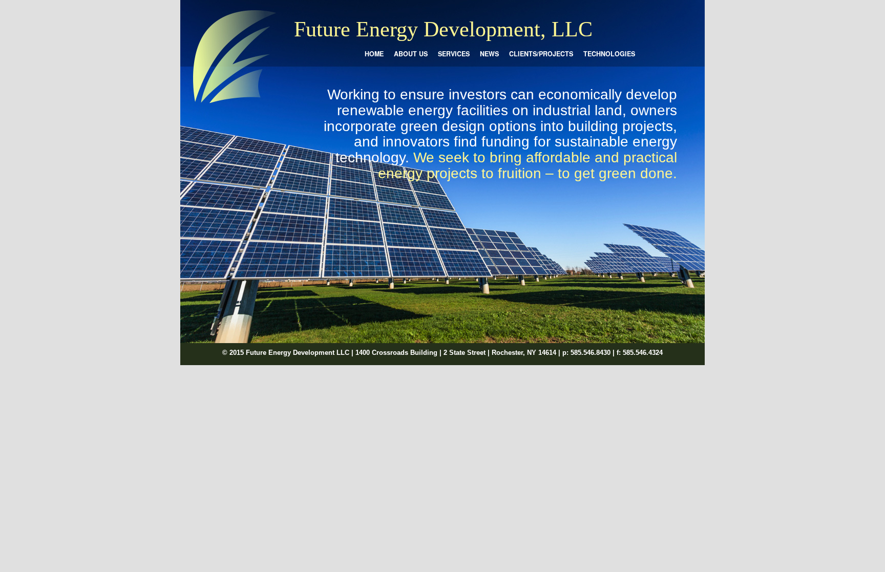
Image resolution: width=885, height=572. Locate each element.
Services (454, 53)
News (489, 53)
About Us (411, 53)
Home (374, 53)
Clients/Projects (541, 53)
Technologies (609, 53)
